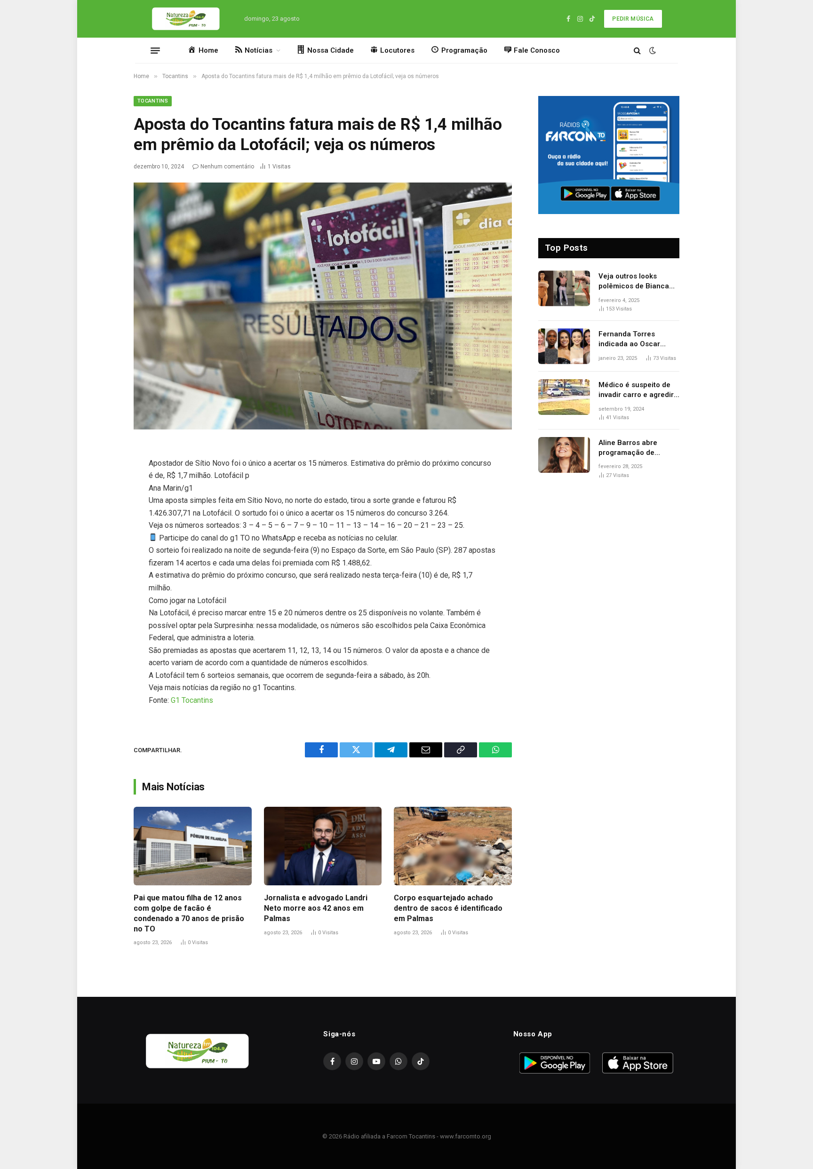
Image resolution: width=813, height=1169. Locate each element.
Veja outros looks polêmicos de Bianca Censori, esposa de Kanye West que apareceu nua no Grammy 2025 (633, 282)
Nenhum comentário (227, 166)
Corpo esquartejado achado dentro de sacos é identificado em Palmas (448, 908)
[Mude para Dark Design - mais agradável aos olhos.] (651, 50)
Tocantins (152, 101)
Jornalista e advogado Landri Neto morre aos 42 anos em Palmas (315, 908)
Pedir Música (633, 19)
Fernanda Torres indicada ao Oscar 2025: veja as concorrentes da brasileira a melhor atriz (638, 340)
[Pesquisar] (637, 50)
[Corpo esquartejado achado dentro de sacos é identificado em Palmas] (453, 846)
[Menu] (155, 50)
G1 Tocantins (192, 700)
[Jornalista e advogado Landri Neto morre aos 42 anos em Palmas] (323, 846)
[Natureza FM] (186, 19)
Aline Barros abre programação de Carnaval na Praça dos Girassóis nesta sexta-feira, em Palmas (636, 448)
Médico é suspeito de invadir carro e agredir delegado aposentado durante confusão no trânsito (636, 390)
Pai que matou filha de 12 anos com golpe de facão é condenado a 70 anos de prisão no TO (189, 913)
